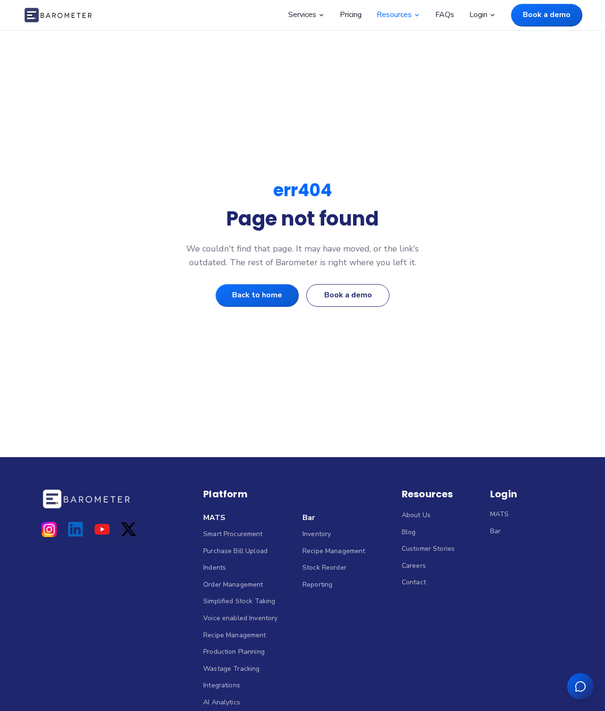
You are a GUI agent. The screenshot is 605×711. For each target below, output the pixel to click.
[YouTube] (102, 529)
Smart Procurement (232, 533)
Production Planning (234, 651)
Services (302, 14)
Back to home (257, 295)
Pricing (351, 14)
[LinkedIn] (75, 529)
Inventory (316, 533)
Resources (394, 14)
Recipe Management (234, 635)
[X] (128, 529)
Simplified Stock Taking (239, 601)
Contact (414, 582)
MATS (214, 517)
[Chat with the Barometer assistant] (580, 686)
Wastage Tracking (231, 668)
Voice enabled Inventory (240, 618)
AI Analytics (221, 702)
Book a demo (546, 14)
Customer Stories (428, 548)
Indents (214, 567)
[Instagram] (49, 529)
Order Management (233, 584)
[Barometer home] (58, 15)
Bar (308, 517)
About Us (416, 515)
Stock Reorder (324, 567)
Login (478, 14)
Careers (414, 565)
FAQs (444, 14)
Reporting (317, 584)
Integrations (221, 685)
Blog (409, 532)
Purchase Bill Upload (235, 550)
